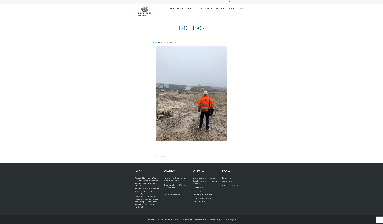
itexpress (160, 42)
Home (172, 8)
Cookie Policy (227, 181)
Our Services (191, 8)
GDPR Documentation (230, 185)
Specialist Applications (205, 8)
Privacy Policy (227, 178)
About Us (180, 8)
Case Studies (220, 8)
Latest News (232, 8)
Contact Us (243, 8)
